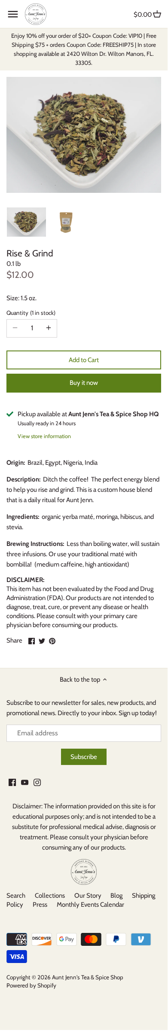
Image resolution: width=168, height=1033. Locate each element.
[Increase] (48, 328)
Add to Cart (84, 360)
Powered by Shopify (31, 985)
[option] (26, 222)
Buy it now (84, 383)
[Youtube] (24, 781)
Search (15, 895)
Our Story (87, 895)
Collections (50, 895)
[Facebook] (12, 781)
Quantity (30, 312)
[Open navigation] (12, 14)
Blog (116, 895)
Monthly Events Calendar (90, 904)
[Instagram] (37, 781)
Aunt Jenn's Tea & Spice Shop (87, 977)
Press (40, 904)
